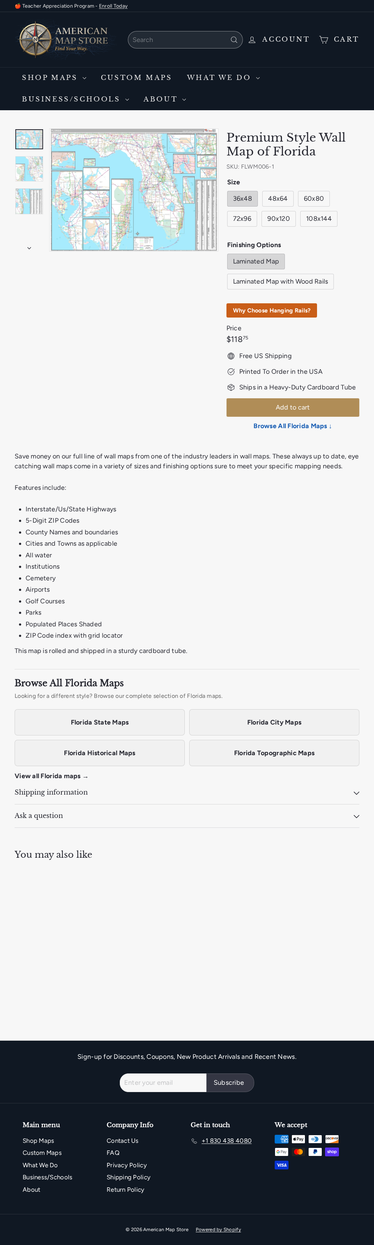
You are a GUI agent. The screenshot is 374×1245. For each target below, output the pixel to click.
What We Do (221, 78)
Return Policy (126, 1189)
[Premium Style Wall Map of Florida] (40, 923)
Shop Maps (51, 78)
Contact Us (123, 1140)
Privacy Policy (127, 1165)
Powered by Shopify (218, 1229)
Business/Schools (72, 99)
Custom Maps (136, 78)
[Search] (234, 40)
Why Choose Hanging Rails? (272, 310)
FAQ (113, 1152)
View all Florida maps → (52, 776)
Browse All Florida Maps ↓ (292, 426)
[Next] (29, 245)
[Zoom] (134, 190)
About (162, 99)
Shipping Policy (128, 1177)
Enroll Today (113, 6)
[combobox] (185, 40)
